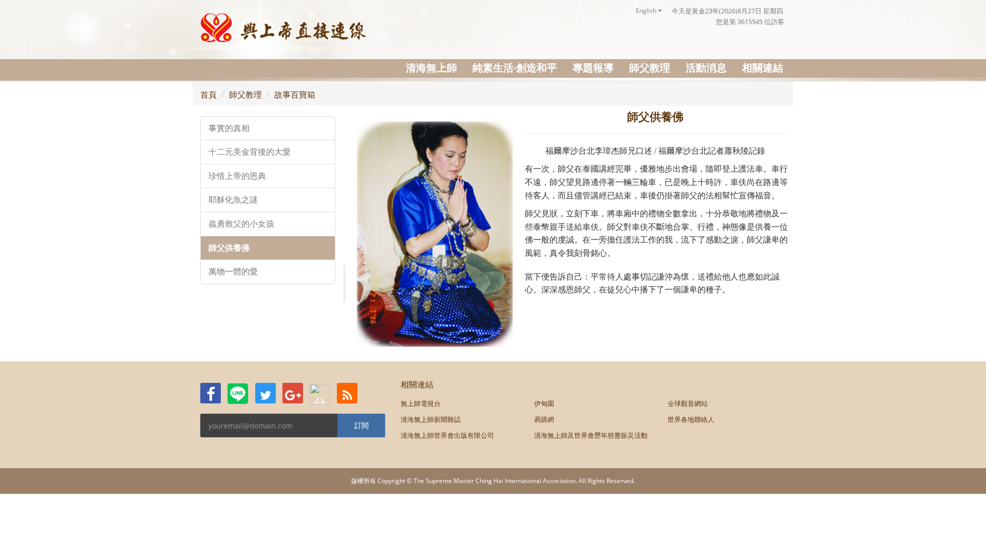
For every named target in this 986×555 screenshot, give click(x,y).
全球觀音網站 (688, 403)
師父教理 (649, 68)
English (647, 10)
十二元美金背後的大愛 (249, 151)
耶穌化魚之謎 (233, 199)
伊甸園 (544, 403)
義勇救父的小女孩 (241, 223)
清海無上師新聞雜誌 (431, 419)
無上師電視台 (421, 403)
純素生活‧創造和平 (514, 68)
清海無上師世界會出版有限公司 (447, 435)
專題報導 (593, 68)
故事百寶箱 (294, 94)
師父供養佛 (229, 248)
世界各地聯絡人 (691, 419)
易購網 (544, 419)
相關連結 (762, 68)
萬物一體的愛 (233, 271)
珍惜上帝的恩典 (237, 176)
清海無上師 (431, 68)
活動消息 (706, 68)
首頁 (208, 94)
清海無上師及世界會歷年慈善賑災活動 (591, 435)
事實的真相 (229, 128)
